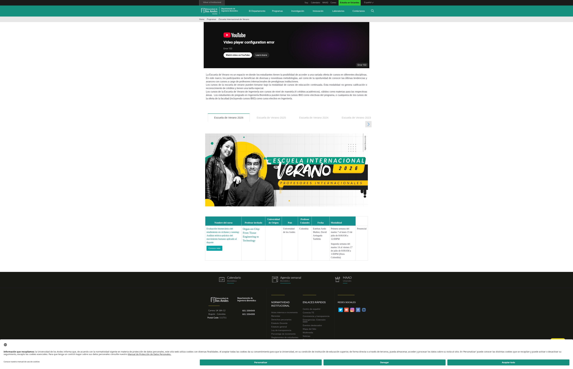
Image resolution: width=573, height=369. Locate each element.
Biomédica (285, 281)
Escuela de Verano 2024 (313, 117)
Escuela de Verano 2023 (356, 117)
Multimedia (308, 332)
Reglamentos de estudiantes (284, 337)
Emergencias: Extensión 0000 (314, 321)
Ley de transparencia (281, 330)
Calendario (315, 2)
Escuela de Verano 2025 (271, 117)
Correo (333, 2)
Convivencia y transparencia (316, 316)
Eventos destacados (312, 325)
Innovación (318, 11)
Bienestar (275, 316)
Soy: (307, 2)
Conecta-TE (308, 313)
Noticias (306, 336)
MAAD (325, 2)
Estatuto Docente (279, 323)
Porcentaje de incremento (283, 334)
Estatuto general (279, 327)
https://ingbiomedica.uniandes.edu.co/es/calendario (229, 279)
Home (201, 19)
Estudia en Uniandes (349, 2)
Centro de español (311, 309)
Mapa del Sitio (309, 329)
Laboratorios (338, 11)
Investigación (297, 11)
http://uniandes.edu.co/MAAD (343, 279)
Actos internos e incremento (284, 312)
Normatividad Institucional (280, 304)
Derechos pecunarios (281, 320)
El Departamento (257, 11)
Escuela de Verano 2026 (232, 119)
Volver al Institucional (212, 2)
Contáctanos (358, 11)
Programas (277, 11)
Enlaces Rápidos (314, 302)
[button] (214, 248)
